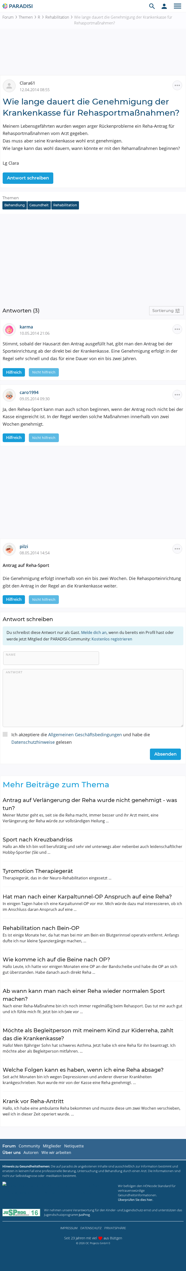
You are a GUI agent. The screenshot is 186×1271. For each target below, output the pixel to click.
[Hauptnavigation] (177, 6)
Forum (8, 17)
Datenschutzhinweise (33, 742)
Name (11, 654)
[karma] (11, 329)
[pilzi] (11, 548)
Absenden (165, 754)
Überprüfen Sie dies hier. (135, 1199)
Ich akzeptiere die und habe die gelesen (80, 738)
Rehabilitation (57, 17)
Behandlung (14, 205)
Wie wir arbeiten (56, 1152)
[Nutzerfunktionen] (164, 6)
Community (29, 1146)
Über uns (11, 1152)
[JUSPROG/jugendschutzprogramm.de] (21, 1213)
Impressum (69, 1228)
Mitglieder (52, 1146)
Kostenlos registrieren (112, 639)
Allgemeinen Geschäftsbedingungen (85, 734)
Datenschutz (90, 1228)
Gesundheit (39, 205)
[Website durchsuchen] (152, 6)
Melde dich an (94, 632)
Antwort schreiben (28, 178)
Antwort (14, 672)
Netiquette (74, 1146)
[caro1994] (11, 395)
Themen (26, 17)
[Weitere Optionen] (177, 85)
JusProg (84, 1214)
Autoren (31, 1152)
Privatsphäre (115, 1228)
